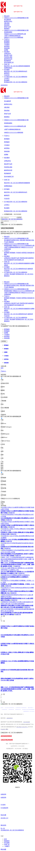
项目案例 (7, 51)
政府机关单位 (8, 21)
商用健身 (7, 43)
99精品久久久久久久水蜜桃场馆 (13, 37)
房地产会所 (7, 26)
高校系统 (7, 25)
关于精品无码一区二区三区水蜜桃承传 (15, 76)
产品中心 (7, 39)
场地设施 (7, 48)
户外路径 (7, 44)
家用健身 (7, 41)
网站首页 (7, 16)
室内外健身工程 (9, 62)
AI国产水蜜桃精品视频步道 (12, 35)
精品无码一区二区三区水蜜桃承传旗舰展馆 (17, 66)
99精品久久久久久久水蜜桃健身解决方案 (16, 18)
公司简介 (7, 78)
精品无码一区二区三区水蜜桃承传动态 (15, 71)
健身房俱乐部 (8, 59)
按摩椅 (6, 50)
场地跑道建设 (8, 32)
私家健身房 (7, 60)
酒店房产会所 (8, 55)
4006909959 (4, 85)
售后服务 (7, 80)
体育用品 (7, 46)
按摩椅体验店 (8, 67)
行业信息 (7, 75)
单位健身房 (7, 19)
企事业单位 (7, 53)
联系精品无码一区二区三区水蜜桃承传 (15, 82)
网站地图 (3, 849)
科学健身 (7, 69)
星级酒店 (7, 28)
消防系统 (7, 23)
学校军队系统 (8, 57)
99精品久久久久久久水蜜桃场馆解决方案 (16, 30)
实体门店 (7, 64)
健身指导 (7, 73)
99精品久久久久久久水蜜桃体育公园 (15, 34)
